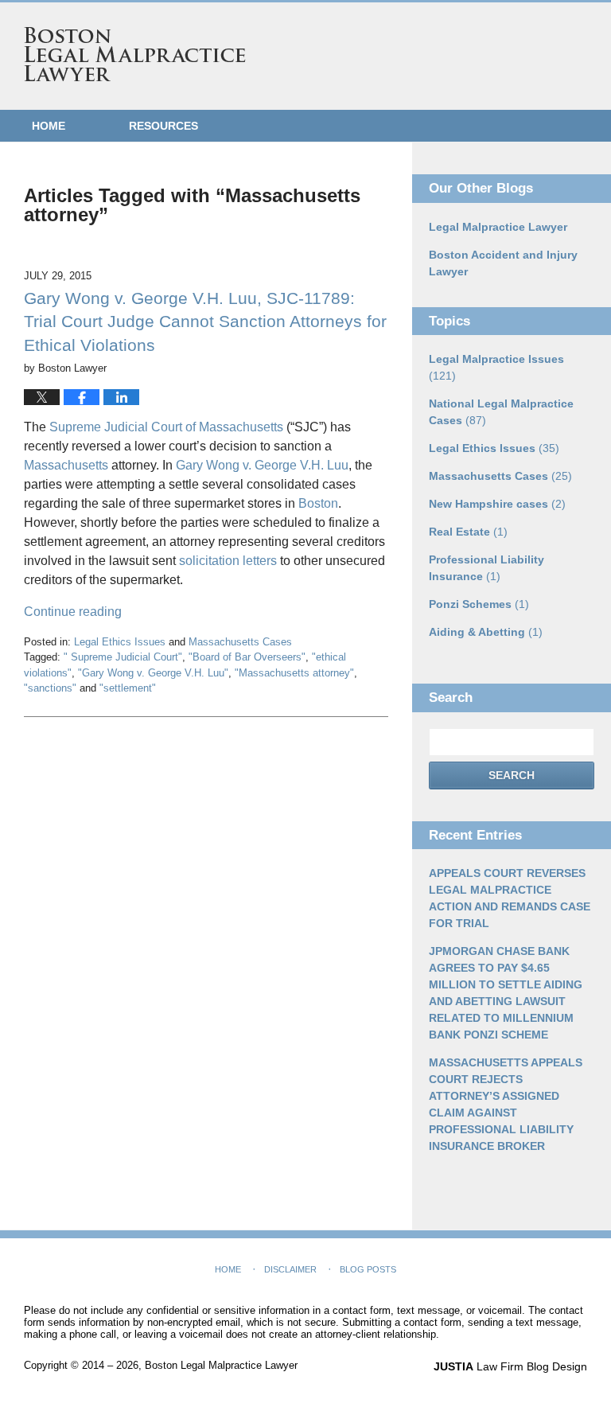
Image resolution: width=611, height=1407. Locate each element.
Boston (318, 503)
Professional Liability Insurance (486, 568)
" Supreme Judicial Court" (123, 657)
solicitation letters (228, 560)
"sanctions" (50, 688)
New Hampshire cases (497, 503)
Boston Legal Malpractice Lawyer (135, 54)
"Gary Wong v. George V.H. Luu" (153, 673)
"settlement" (127, 688)
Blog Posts (368, 1269)
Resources (163, 125)
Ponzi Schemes (479, 604)
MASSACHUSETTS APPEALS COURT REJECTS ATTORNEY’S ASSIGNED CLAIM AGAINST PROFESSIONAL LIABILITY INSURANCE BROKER (505, 1104)
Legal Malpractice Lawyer (498, 226)
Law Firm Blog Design (510, 1366)
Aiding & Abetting (486, 632)
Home (48, 125)
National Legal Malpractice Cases (501, 412)
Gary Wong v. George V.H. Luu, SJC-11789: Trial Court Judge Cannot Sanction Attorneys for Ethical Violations (205, 321)
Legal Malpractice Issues (496, 367)
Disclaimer (290, 1269)
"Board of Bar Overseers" (247, 657)
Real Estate (468, 531)
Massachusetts (67, 465)
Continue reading (73, 611)
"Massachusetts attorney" (294, 673)
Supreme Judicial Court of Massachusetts (166, 427)
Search (511, 775)
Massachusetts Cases (240, 642)
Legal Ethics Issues (119, 642)
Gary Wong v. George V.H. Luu (262, 465)
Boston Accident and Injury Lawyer (503, 263)
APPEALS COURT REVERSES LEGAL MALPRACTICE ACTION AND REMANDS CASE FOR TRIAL (509, 898)
